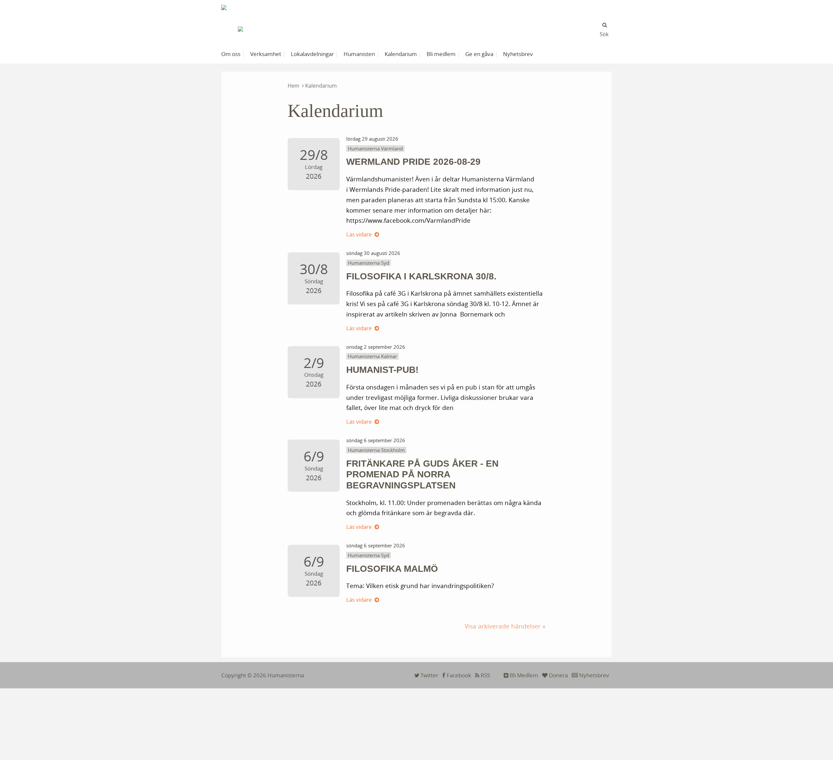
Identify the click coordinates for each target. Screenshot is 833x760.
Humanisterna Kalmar (372, 356)
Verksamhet (265, 54)
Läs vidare (359, 234)
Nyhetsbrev (593, 675)
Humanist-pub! (382, 370)
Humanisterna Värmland (375, 148)
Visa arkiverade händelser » (505, 626)
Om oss (230, 54)
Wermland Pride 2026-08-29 (413, 162)
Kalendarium (321, 85)
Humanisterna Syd (368, 263)
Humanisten (359, 54)
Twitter (428, 675)
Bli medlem (441, 54)
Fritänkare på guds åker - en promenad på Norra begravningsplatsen (422, 474)
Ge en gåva (479, 54)
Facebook (458, 675)
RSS (484, 675)
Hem (293, 85)
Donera (558, 675)
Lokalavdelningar (312, 54)
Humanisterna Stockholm (376, 450)
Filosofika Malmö (392, 569)
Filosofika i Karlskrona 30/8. (421, 276)
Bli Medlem (523, 675)
